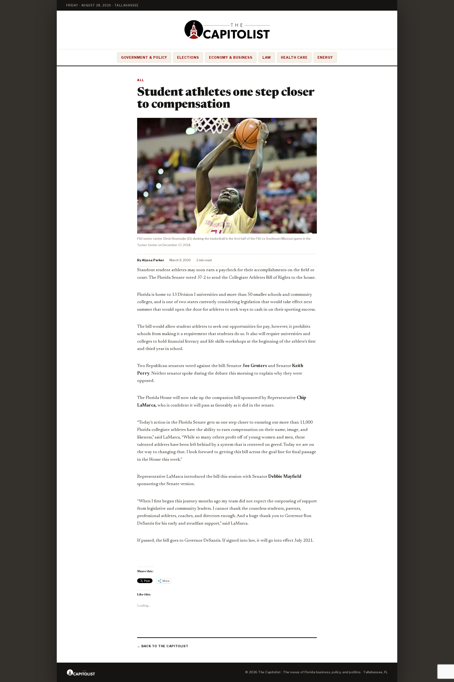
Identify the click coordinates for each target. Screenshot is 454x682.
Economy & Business (231, 57)
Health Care (294, 57)
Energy (325, 57)
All (140, 80)
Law (266, 57)
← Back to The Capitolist (162, 646)
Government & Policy (144, 57)
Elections (188, 57)
